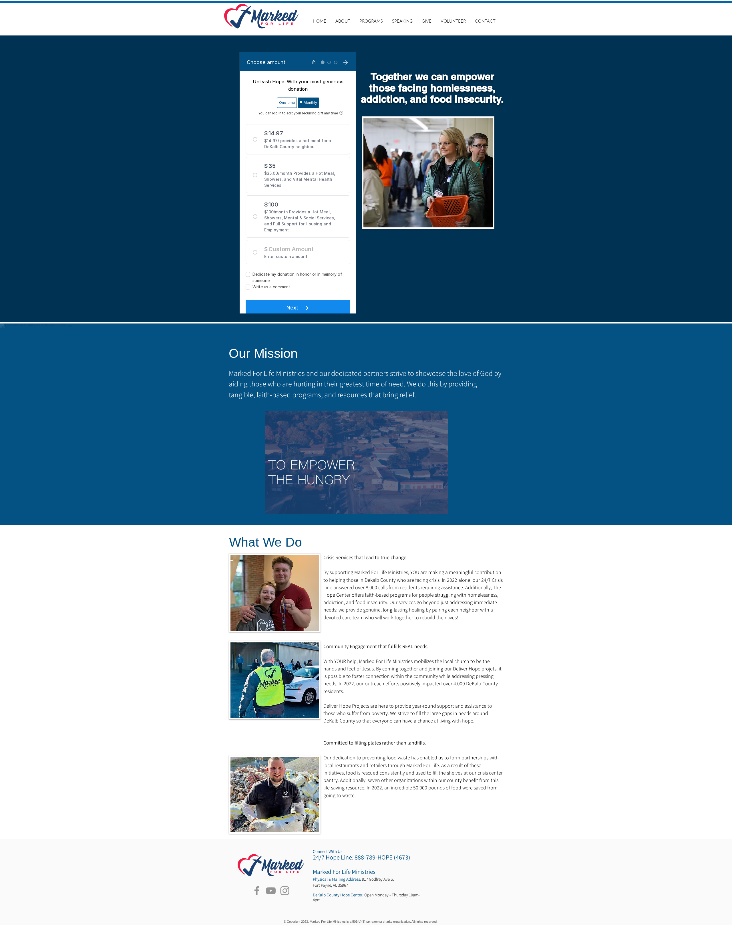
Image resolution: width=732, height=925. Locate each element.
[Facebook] (257, 891)
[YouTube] (271, 891)
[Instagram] (285, 891)
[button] (371, 21)
